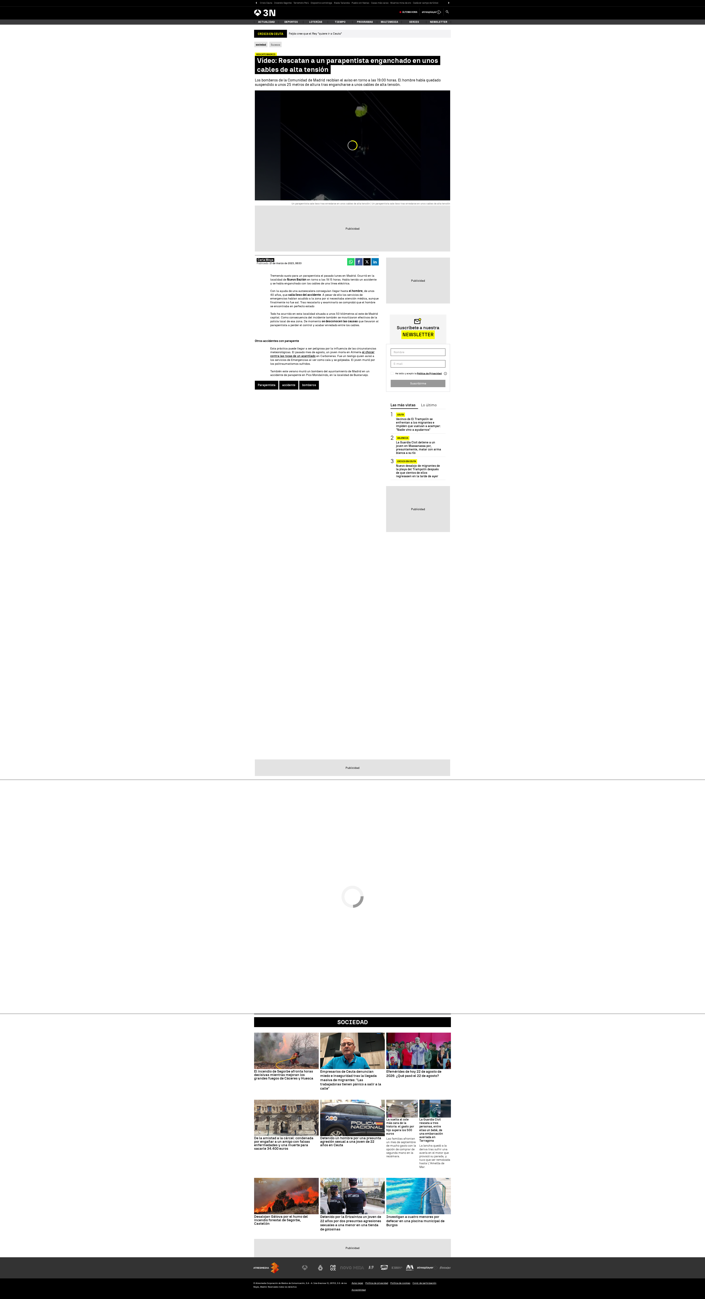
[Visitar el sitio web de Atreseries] (371, 1268)
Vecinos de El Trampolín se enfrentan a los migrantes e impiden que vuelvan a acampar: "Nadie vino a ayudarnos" (418, 424)
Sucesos (275, 44)
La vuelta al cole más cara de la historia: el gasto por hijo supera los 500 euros (400, 1126)
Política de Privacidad (429, 373)
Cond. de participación (424, 1283)
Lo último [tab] (429, 405)
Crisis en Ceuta (406, 461)
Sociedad (352, 1022)
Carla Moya (265, 260)
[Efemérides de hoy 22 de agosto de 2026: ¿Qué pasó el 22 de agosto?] (418, 1051)
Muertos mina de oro (400, 3)
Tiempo (340, 22)
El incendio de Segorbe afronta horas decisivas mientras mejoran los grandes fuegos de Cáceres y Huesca (283, 1075)
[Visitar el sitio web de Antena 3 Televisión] (307, 1268)
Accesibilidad (359, 1290)
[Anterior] (256, 3)
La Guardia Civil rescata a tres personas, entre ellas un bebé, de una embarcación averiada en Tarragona (431, 1130)
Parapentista (266, 385)
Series (414, 22)
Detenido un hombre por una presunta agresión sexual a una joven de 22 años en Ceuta (350, 1141)
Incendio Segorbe (283, 3)
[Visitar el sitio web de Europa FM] (396, 1268)
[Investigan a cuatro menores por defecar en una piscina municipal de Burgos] (418, 1196)
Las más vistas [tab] (403, 405)
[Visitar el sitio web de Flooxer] (445, 1268)
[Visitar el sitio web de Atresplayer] (427, 1268)
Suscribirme (418, 383)
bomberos (309, 385)
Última (409, 12)
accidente (288, 385)
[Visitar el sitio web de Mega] (358, 1268)
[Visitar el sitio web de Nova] (345, 1268)
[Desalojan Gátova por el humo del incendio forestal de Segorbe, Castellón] (286, 1196)
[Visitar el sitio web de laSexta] (320, 1268)
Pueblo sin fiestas (360, 3)
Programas (365, 22)
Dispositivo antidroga (321, 3)
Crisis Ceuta (266, 3)
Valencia (402, 438)
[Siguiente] (449, 3)
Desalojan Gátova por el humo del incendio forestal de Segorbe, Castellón (281, 1220)
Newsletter (438, 22)
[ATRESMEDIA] (266, 1268)
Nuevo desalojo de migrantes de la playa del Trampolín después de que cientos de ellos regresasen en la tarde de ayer (418, 471)
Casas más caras (379, 3)
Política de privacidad (376, 1283)
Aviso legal (357, 1283)
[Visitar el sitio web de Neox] (333, 1268)
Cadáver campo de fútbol (425, 3)
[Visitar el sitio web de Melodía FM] (409, 1268)
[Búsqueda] (447, 12)
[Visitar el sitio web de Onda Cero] (384, 1268)
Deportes (291, 22)
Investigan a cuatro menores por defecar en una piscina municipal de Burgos (415, 1221)
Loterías (315, 22)
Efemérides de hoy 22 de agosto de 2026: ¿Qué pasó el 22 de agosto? (413, 1074)
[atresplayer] (431, 12)
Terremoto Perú (301, 3)
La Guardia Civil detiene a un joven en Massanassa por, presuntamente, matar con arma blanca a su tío (418, 448)
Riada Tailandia (342, 3)
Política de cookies (400, 1283)
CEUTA (400, 414)
